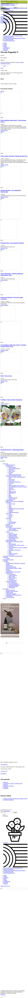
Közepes (10, 516)
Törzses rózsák (12, 539)
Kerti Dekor (5, 588)
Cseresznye (11, 483)
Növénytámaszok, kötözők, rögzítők (14, 568)
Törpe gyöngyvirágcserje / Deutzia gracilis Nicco (14, 156)
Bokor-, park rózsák (13, 534)
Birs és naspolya (12, 543)
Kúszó (10, 507)
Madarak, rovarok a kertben (12, 591)
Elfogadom (3, 994)
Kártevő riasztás (9, 565)
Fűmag (7, 562)
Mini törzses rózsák (13, 536)
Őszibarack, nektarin (13, 497)
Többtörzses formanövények (15, 474)
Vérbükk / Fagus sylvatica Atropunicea (11, 399)
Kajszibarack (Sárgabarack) (15, 481)
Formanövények (9, 466)
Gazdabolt (5, 560)
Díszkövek (5, 557)
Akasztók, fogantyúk (10, 590)
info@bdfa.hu (4, 773)
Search (15, 812)
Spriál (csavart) (12, 471)
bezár (2, 458)
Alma (10, 484)
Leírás (4, 65)
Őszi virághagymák (13, 582)
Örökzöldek (8, 502)
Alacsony (11, 514)
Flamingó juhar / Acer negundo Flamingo (12, 243)
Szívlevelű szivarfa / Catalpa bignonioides (12, 449)
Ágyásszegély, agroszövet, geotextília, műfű (12, 556)
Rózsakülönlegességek (22, 8)
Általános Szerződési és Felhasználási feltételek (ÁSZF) (15, 798)
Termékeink (7, 8)
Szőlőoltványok (12, 492)
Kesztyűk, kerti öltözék (11, 567)
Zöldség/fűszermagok (13, 586)
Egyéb (4, 598)
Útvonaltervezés (4, 764)
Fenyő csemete (12, 503)
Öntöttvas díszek (9, 592)
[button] (4, 457)
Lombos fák (8, 513)
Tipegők (8, 558)
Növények (12, 8)
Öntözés (8, 569)
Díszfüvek (8, 524)
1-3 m (10, 520)
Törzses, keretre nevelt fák (14, 468)
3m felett (10, 511)
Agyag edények (12, 574)
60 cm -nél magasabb (13, 530)
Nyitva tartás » (4, 2)
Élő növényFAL (9, 525)
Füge (10, 490)
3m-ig (10, 505)
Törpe (10, 506)
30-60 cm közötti (12, 529)
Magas (10, 517)
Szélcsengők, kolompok (11, 593)
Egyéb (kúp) (11, 469)
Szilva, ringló (11, 480)
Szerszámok (8, 570)
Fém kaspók (11, 579)
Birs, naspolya (12, 479)
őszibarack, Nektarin (13, 553)
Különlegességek (12, 491)
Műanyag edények (13, 578)
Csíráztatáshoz (12, 587)
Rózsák (15, 8)
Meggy (10, 496)
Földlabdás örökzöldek (13, 512)
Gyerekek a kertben (10, 597)
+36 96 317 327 (4, 771)
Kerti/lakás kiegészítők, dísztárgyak (13, 595)
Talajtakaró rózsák (13, 535)
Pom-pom (11, 472)
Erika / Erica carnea (6, 376)
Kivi (10, 494)
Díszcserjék (8, 518)
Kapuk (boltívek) (12, 467)
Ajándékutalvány (9, 500)
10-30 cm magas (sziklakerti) (15, 528)
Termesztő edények (13, 580)
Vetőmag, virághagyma (11, 581)
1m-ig (10, 519)
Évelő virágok (9, 526)
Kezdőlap (3, 8)
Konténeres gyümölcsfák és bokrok (13, 475)
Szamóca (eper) (12, 499)
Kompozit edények (13, 575)
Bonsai (10, 473)
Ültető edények (9, 573)
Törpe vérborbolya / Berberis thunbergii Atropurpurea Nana (12, 274)
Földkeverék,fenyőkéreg (8, 559)
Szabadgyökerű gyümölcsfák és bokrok (14, 541)
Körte (10, 495)
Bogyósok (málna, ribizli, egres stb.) (16, 545)
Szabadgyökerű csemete (11, 540)
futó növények (12, 523)
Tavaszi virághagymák (13, 584)
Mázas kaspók (12, 576)
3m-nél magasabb (12, 522)
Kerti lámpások (9, 596)
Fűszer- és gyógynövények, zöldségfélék (14, 501)
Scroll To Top (7, 886)
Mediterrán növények (10, 464)
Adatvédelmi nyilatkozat (8, 799)
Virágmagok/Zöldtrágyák (14, 585)
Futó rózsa (11, 533)
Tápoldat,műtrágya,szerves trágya (13, 571)
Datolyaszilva (12, 489)
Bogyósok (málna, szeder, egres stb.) (16, 485)
